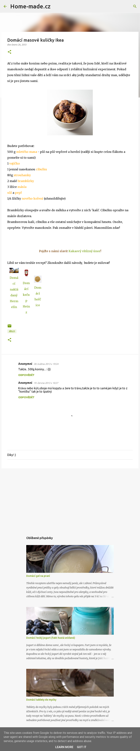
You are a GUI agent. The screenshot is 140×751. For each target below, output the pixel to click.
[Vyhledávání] (55, 6)
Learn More (64, 747)
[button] (9, 52)
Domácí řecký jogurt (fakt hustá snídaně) (50, 637)
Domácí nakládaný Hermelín (14, 292)
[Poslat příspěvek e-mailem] (9, 327)
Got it (81, 747)
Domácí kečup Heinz (26, 297)
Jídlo (12, 331)
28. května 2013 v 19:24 (46, 364)
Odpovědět (26, 375)
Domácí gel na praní (38, 575)
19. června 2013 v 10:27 (46, 383)
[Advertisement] (70, 499)
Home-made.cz (30, 6)
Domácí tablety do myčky (41, 699)
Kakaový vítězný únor (84, 251)
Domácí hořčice (37, 296)
